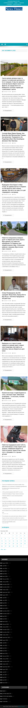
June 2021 (4, 674)
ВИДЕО (16, 2)
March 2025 (5, 608)
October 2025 (5, 589)
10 (21, 538)
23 (17, 543)
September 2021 (6, 666)
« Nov (2, 549)
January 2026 (5, 581)
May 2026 (4, 571)
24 (21, 543)
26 (2, 546)
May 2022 (4, 648)
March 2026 (5, 576)
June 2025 (4, 600)
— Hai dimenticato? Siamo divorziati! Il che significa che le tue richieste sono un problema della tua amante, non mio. (14, 510)
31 (21, 546)
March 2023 (5, 621)
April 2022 (4, 650)
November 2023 (5, 613)
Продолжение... (8, 110)
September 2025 (6, 592)
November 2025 (5, 587)
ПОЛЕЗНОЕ (21, 2)
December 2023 (5, 611)
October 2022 (5, 634)
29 (13, 546)
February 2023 (5, 624)
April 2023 (4, 618)
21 (9, 543)
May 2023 (4, 616)
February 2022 (5, 656)
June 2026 (4, 568)
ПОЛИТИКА (9, 4)
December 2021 (5, 661)
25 (24, 543)
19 (2, 543)
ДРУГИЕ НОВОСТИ (17, 4)
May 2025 (4, 603)
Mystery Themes (21, 706)
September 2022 (6, 637)
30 (17, 546)
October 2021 (5, 664)
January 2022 (5, 658)
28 (9, 546)
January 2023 (5, 626)
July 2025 (4, 597)
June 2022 (4, 645)
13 (5, 541)
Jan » (5, 549)
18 (24, 541)
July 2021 (4, 672)
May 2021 (4, 677)
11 (24, 538)
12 (2, 541)
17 (21, 541)
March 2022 (5, 653)
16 (17, 541)
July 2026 (4, 565)
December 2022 (5, 629)
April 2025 (4, 605)
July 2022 (4, 642)
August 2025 (5, 595)
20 (5, 543)
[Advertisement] (14, 28)
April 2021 (4, 680)
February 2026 (5, 579)
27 (5, 546)
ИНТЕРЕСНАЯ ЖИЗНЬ (8, 2)
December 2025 (5, 584)
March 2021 (5, 682)
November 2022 (5, 632)
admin (14, 91)
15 (13, 541)
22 (13, 543)
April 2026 (4, 573)
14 (9, 541)
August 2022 (5, 640)
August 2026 (5, 563)
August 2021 (5, 669)
